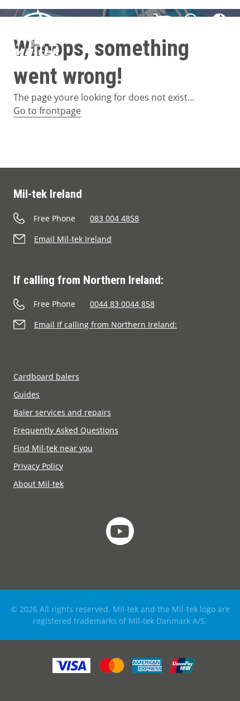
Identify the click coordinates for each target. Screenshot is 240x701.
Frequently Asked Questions (65, 430)
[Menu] (215, 52)
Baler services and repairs (62, 412)
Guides (26, 394)
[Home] (36, 36)
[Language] (219, 20)
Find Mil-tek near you (53, 448)
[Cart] (162, 20)
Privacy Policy (38, 466)
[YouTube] (120, 531)
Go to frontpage (47, 111)
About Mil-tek (38, 484)
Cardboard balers (46, 376)
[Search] (191, 20)
